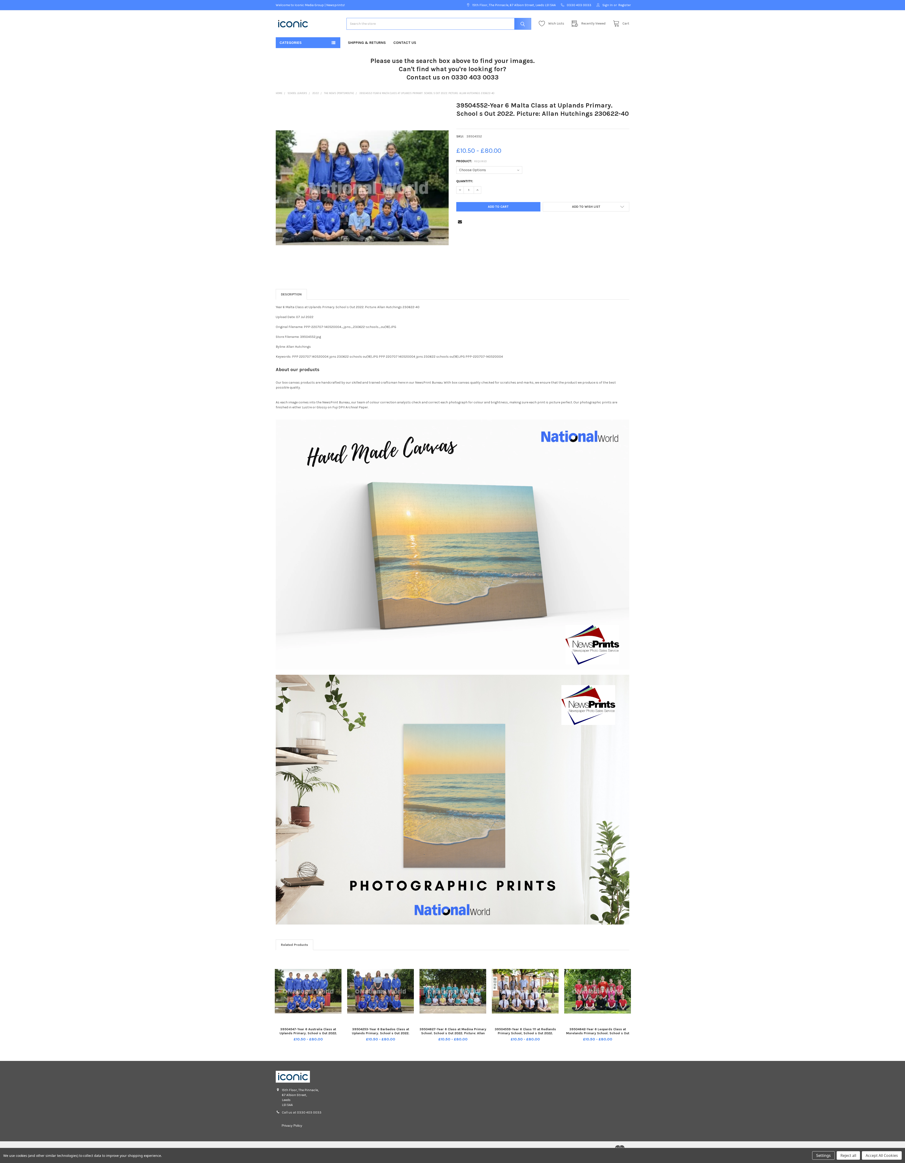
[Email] (460, 221)
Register (624, 5)
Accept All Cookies (882, 1155)
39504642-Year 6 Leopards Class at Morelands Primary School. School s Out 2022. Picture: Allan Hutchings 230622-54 (597, 1033)
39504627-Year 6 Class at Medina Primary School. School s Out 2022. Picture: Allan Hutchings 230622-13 (453, 1033)
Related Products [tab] (294, 945)
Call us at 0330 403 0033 (301, 1112)
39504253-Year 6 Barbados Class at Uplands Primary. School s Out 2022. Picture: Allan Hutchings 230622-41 (380, 1033)
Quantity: (464, 181)
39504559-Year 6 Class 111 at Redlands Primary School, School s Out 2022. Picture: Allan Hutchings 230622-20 (525, 1033)
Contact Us (404, 42)
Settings (823, 1155)
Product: (471, 161)
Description (291, 294)
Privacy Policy (292, 1125)
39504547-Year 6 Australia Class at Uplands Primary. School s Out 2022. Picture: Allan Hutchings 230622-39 (308, 1033)
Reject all (848, 1155)
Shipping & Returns (367, 42)
